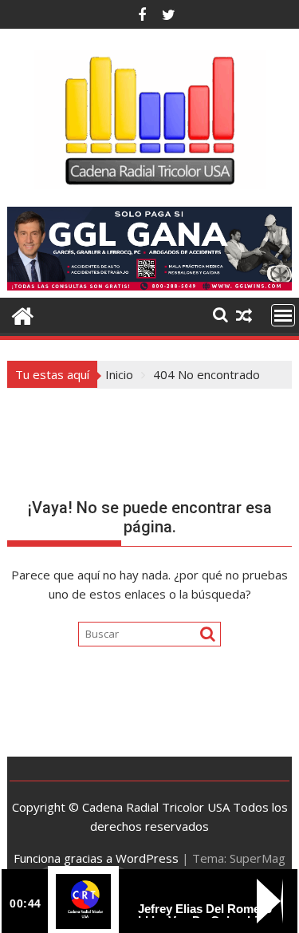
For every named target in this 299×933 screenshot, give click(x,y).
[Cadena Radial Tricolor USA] (23, 314)
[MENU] (283, 315)
